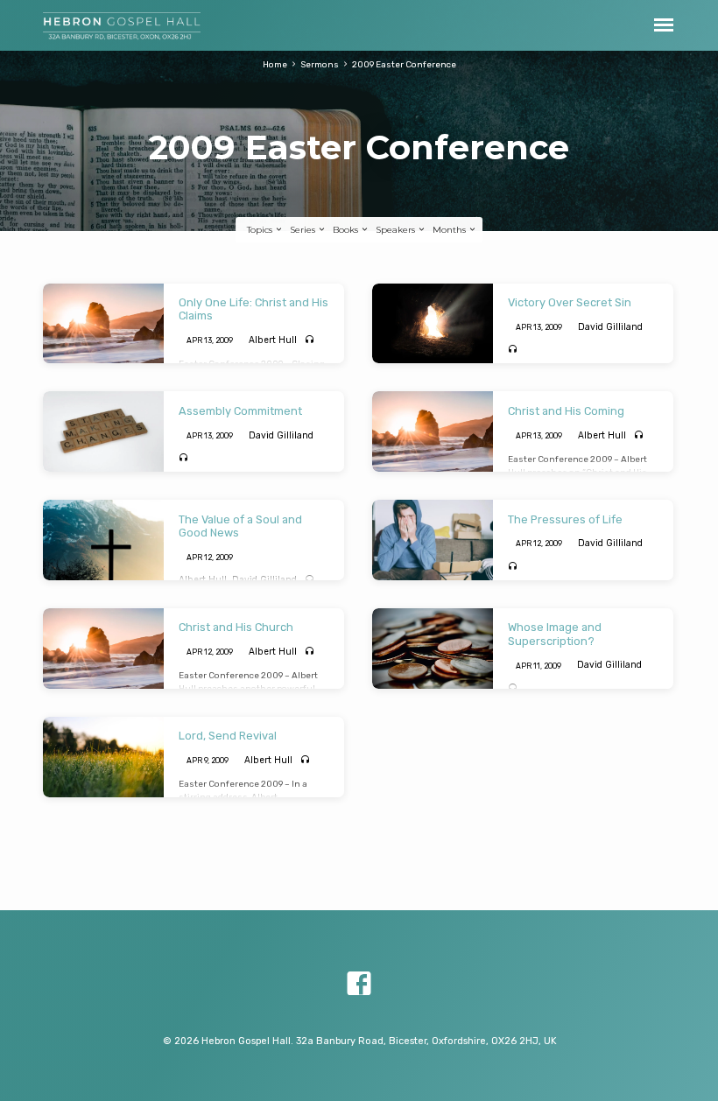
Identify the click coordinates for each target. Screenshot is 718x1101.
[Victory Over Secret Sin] (432, 323)
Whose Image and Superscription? (555, 634)
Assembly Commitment (240, 410)
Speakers (397, 229)
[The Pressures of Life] (432, 540)
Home (275, 64)
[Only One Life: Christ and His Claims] (103, 324)
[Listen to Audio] (309, 339)
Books (347, 229)
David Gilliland (610, 327)
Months (450, 229)
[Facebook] (359, 984)
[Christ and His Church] (103, 648)
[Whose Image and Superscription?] (432, 648)
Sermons (319, 64)
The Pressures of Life (565, 519)
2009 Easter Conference (404, 64)
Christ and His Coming (566, 410)
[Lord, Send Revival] (103, 757)
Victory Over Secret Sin (569, 302)
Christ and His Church (236, 627)
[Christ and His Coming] (432, 431)
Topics (261, 229)
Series (304, 229)
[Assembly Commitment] (103, 431)
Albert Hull (273, 340)
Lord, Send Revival (228, 735)
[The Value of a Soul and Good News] (103, 540)
